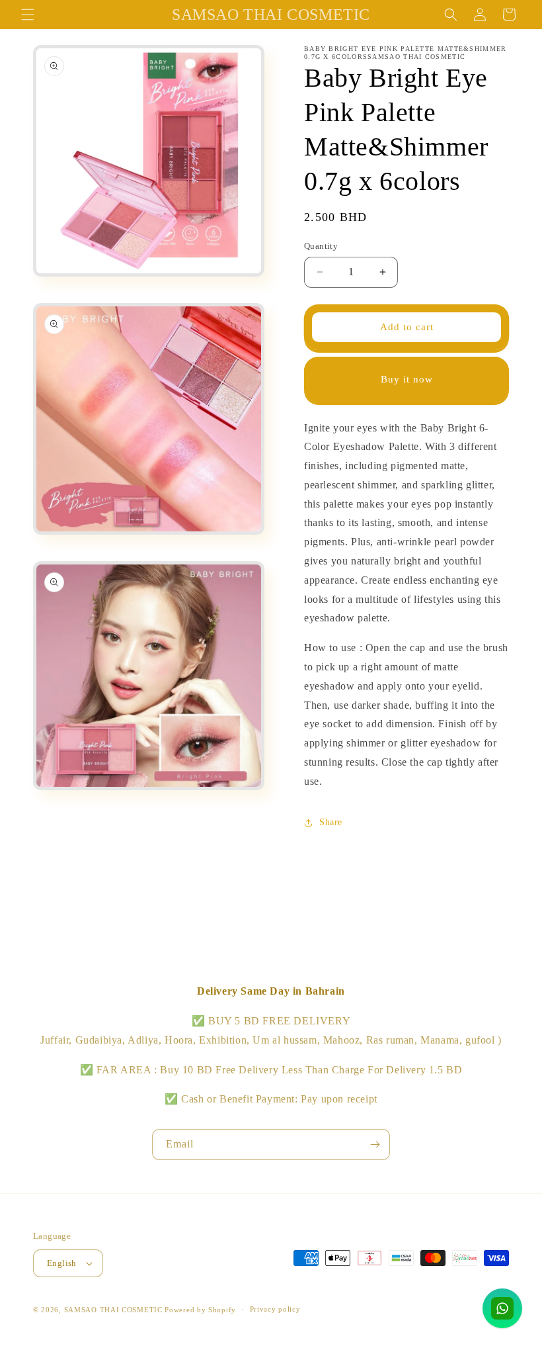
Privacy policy (275, 1309)
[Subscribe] (374, 1144)
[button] (27, 14)
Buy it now (407, 379)
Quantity (321, 246)
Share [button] (330, 822)
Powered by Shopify (200, 1310)
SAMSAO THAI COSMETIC (114, 1310)
